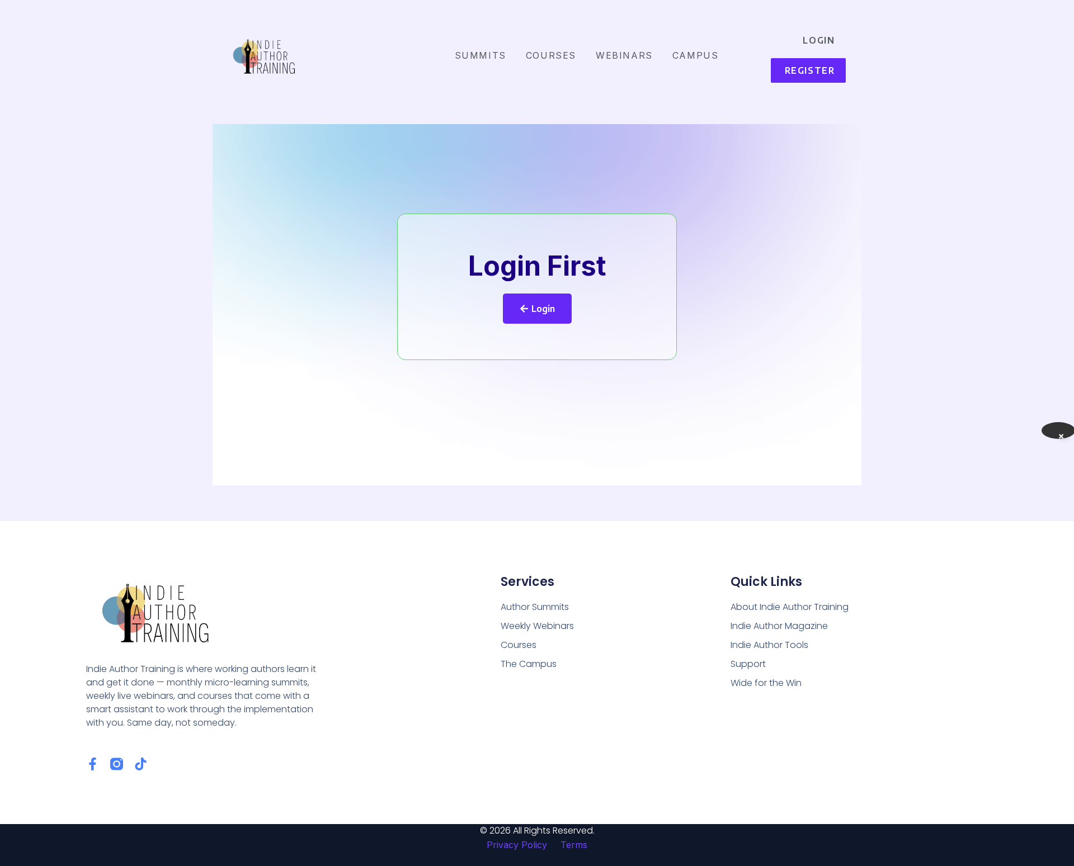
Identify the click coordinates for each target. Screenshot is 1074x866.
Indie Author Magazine (779, 625)
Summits (480, 55)
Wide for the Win (766, 682)
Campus (695, 55)
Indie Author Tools (769, 644)
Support (748, 663)
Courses (551, 55)
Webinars (624, 55)
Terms (573, 844)
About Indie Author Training (790, 606)
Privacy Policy (517, 844)
